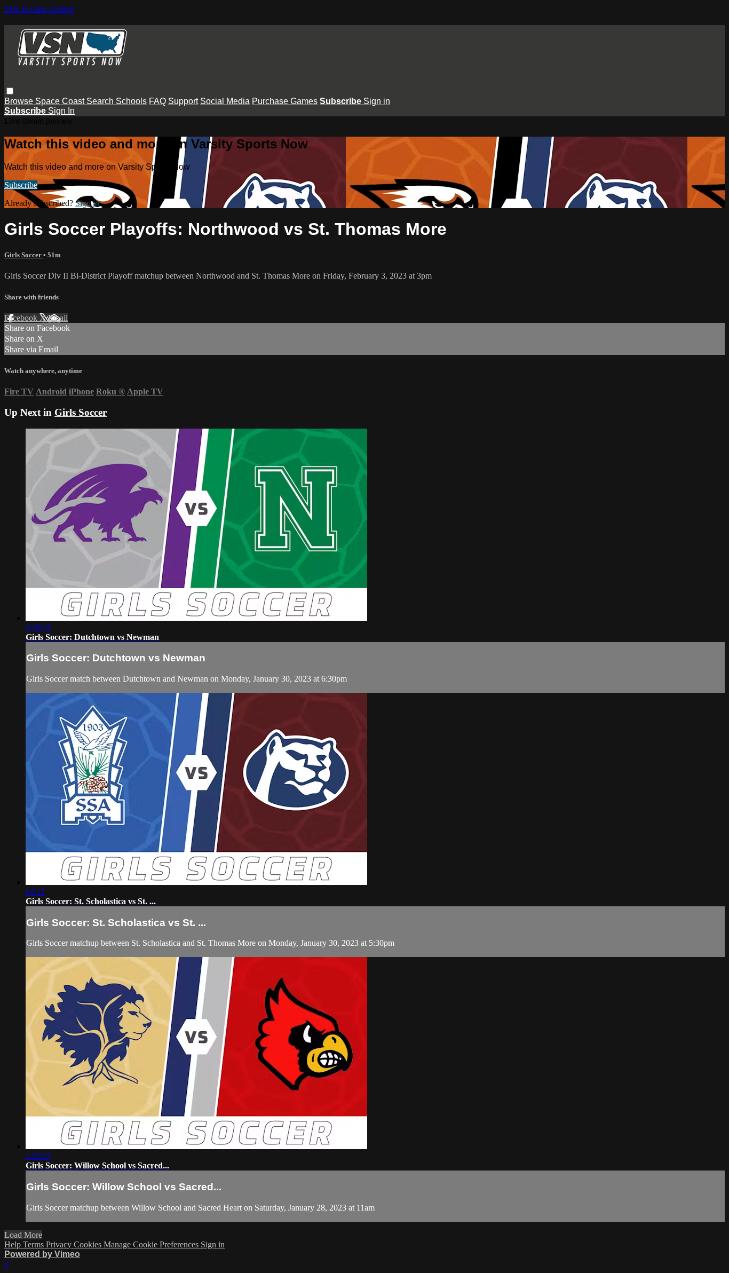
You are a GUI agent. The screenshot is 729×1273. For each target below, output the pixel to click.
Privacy (60, 1244)
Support (183, 101)
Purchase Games (285, 101)
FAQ (157, 101)
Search (101, 101)
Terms (34, 1244)
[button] (9, 91)
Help (13, 1244)
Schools (131, 101)
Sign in (376, 101)
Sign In (61, 110)
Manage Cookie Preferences (152, 1244)
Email (58, 317)
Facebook (21, 317)
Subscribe (20, 184)
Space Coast (60, 101)
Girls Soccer (23, 255)
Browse (19, 101)
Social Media (225, 101)
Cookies (89, 1244)
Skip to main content (39, 8)
